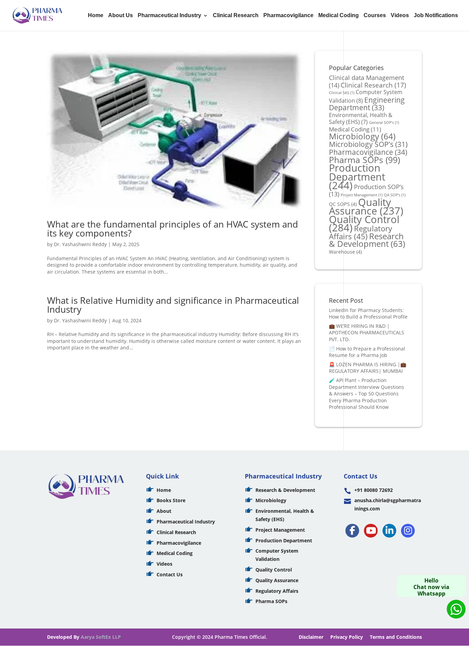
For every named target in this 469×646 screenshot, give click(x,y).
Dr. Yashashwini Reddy (80, 244)
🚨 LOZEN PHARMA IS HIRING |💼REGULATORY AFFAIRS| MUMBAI (367, 367)
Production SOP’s (366, 190)
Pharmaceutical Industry (169, 15)
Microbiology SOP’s (368, 144)
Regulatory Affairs (360, 232)
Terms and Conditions (396, 637)
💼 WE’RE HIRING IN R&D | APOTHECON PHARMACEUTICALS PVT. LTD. (366, 333)
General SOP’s (384, 122)
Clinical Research (236, 15)
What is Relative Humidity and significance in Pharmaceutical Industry (173, 304)
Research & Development (367, 240)
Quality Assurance (366, 206)
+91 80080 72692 (373, 490)
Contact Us (170, 574)
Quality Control (273, 569)
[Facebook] (352, 531)
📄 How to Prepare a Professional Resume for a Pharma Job (367, 352)
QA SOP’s (394, 195)
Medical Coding (338, 15)
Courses (375, 15)
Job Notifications (436, 15)
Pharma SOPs (364, 159)
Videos (400, 15)
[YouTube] (371, 531)
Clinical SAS (341, 92)
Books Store (171, 500)
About (164, 511)
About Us (120, 15)
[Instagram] (408, 531)
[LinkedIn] (389, 531)
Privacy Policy (346, 637)
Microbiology (362, 136)
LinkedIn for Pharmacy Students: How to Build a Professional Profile (368, 313)
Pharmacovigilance (288, 15)
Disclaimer (311, 637)
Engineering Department (367, 104)
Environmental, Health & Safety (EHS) (360, 118)
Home (95, 15)
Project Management (280, 530)
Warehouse (345, 252)
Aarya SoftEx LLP (101, 637)
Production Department (357, 176)
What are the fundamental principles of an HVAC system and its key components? (172, 228)
